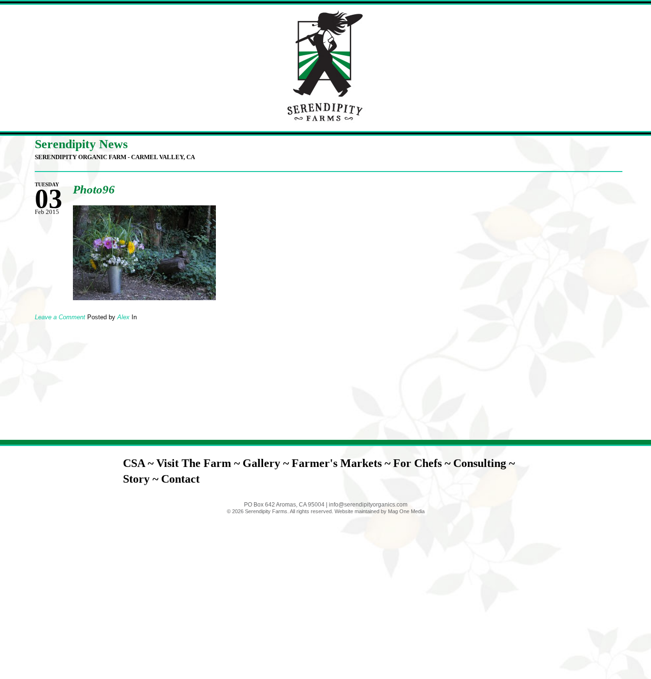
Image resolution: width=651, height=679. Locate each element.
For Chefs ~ (423, 463)
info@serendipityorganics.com (368, 504)
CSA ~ (139, 463)
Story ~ (142, 479)
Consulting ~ (484, 463)
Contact (180, 479)
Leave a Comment (60, 317)
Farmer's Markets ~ (342, 463)
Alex (123, 317)
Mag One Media (406, 511)
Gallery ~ (267, 463)
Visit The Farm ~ (199, 463)
